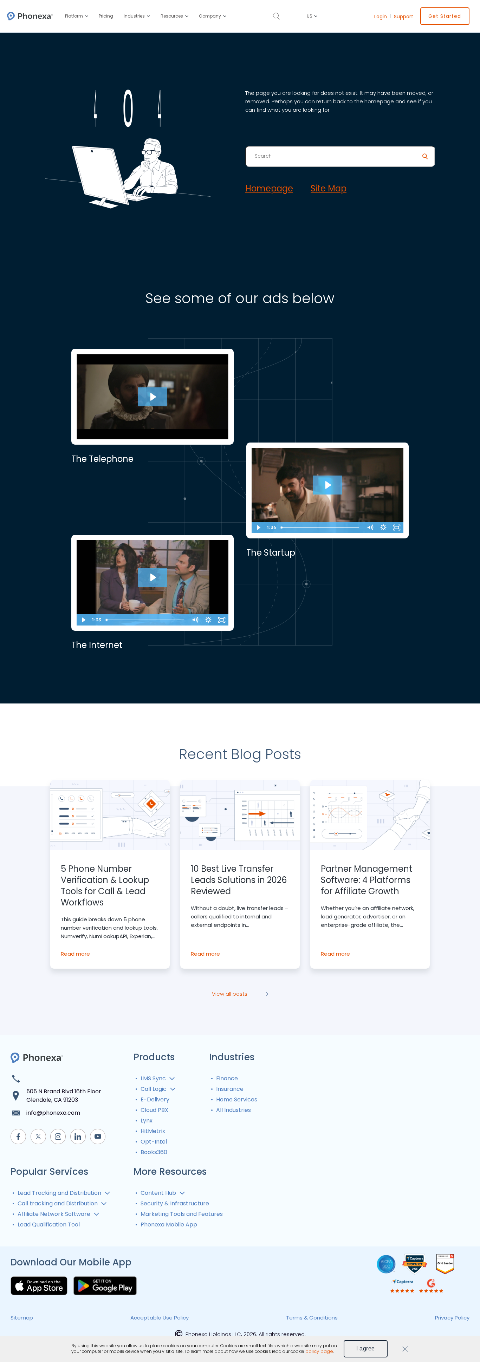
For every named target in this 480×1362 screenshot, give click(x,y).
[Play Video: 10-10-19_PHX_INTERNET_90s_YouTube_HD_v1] (152, 577)
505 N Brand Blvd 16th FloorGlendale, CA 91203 (63, 1095)
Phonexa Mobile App (169, 1224)
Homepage (269, 188)
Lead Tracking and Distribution (59, 1193)
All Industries (233, 1110)
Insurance (230, 1089)
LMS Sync (153, 1078)
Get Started (444, 16)
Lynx (147, 1121)
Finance (227, 1078)
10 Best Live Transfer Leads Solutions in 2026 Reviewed (239, 880)
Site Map (328, 188)
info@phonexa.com (53, 1113)
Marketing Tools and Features (182, 1214)
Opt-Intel (154, 1142)
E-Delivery (155, 1099)
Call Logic (154, 1089)
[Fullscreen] (396, 527)
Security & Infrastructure (175, 1203)
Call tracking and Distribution (58, 1203)
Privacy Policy (452, 1317)
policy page (319, 1352)
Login (380, 16)
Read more (75, 953)
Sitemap (22, 1317)
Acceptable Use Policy (159, 1317)
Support (403, 16)
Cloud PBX (154, 1110)
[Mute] (370, 527)
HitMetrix (153, 1131)
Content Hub (158, 1193)
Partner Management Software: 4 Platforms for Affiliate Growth (366, 880)
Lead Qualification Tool (49, 1224)
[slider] (320, 527)
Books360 (154, 1152)
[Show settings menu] (383, 527)
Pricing (106, 16)
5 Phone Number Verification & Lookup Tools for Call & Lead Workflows (105, 885)
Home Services (236, 1099)
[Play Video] (258, 527)
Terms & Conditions (312, 1317)
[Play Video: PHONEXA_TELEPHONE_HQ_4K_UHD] (152, 396)
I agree (365, 1348)
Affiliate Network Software (54, 1214)
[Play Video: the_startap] (327, 485)
